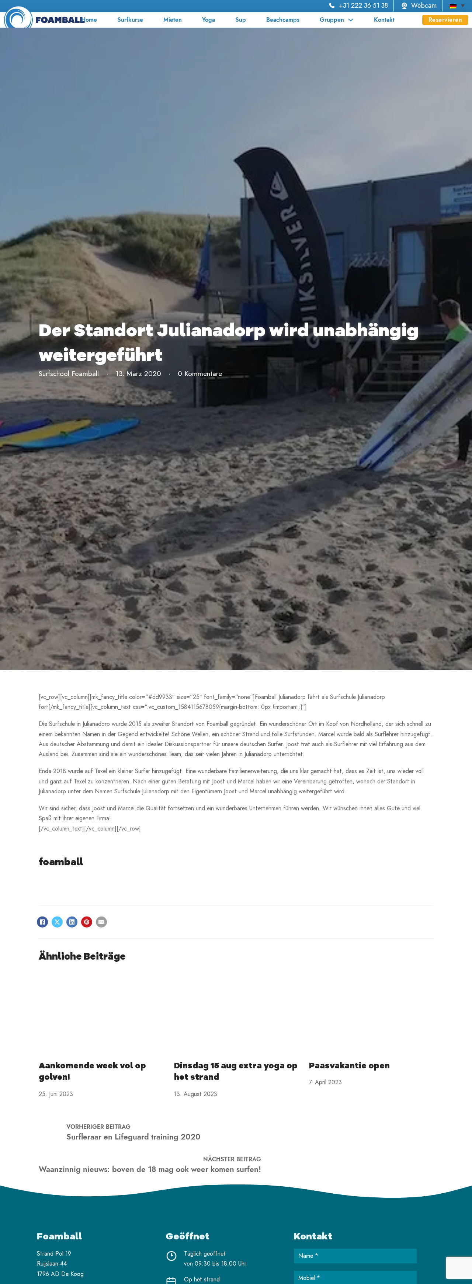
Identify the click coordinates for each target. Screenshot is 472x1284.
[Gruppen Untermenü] (351, 20)
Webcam (424, 5)
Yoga (208, 19)
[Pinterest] (86, 922)
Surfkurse (130, 19)
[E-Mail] (101, 922)
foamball (61, 862)
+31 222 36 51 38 (363, 5)
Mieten (172, 19)
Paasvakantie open (349, 1065)
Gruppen (332, 19)
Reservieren (445, 19)
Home (89, 19)
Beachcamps (282, 19)
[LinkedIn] (71, 922)
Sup (240, 19)
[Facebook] (42, 922)
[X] (57, 922)
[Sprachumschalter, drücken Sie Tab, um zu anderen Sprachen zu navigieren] (457, 5)
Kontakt (384, 19)
